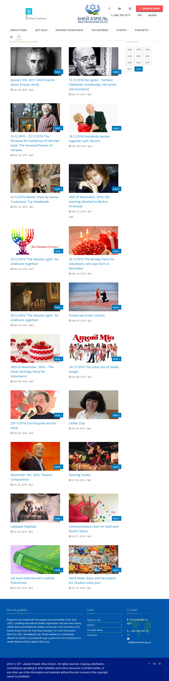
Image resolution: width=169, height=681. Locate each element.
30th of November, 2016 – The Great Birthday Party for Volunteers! (32, 371)
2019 (138, 62)
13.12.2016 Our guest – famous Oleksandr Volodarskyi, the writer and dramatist (93, 84)
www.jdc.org (34, 634)
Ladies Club (77, 423)
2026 (129, 49)
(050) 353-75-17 (122, 15)
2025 (138, 49)
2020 (129, 62)
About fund (18, 30)
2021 (147, 56)
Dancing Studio (79, 475)
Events (121, 30)
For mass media (94, 630)
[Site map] (11, 37)
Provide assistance (69, 30)
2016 (138, 69)
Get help (41, 30)
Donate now (151, 8)
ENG (154, 15)
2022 (138, 56)
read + (58, 72)
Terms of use (94, 620)
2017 (129, 69)
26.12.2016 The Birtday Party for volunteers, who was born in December (91, 263)
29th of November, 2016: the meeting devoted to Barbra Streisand (89, 201)
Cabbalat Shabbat (23, 526)
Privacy (91, 625)
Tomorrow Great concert (87, 315)
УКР (139, 15)
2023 (129, 56)
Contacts (141, 30)
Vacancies (92, 635)
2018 (147, 62)
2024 (147, 49)
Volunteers (99, 30)
